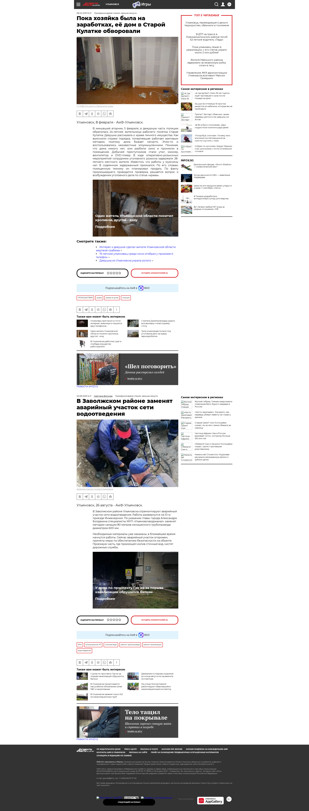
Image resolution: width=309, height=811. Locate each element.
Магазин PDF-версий (172, 749)
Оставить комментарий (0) (154, 273)
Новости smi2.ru (87, 386)
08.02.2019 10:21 (84, 13)
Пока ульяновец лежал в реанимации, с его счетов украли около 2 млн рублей (207, 50)
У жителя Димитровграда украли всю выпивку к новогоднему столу (158, 323)
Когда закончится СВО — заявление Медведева (212, 176)
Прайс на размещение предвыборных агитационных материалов (185, 752)
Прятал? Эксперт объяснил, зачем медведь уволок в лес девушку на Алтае (212, 117)
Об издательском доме (109, 749)
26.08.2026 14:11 (84, 396)
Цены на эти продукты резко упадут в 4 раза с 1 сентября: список (213, 187)
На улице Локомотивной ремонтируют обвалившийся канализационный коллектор (156, 686)
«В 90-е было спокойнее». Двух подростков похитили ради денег (212, 126)
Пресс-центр (130, 749)
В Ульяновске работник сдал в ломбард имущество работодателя (105, 344)
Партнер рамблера (186, 799)
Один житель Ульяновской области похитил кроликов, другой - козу (134, 218)
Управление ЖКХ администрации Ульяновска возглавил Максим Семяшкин (206, 76)
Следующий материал (129, 802)
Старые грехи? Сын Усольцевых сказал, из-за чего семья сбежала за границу (213, 425)
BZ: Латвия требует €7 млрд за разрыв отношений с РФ (209, 208)
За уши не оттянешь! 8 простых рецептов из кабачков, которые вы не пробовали (213, 106)
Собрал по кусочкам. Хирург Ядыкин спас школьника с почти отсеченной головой (213, 148)
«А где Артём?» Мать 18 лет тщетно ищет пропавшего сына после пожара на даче (212, 95)
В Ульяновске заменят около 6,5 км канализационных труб (106, 695)
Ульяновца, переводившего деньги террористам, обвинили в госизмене (206, 24)
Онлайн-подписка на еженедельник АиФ (207, 749)
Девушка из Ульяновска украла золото (125, 260)
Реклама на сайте (138, 752)
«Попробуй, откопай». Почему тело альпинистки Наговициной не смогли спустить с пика (212, 138)
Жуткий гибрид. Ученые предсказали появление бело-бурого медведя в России (213, 404)
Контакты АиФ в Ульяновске (111, 752)
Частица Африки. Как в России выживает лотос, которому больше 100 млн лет (212, 436)
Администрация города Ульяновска (95, 489)
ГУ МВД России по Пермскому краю (95, 106)
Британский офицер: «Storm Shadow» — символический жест (213, 165)
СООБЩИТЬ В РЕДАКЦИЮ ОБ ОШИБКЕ (114, 756)
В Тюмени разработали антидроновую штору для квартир (211, 197)
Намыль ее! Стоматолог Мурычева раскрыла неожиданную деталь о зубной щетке (212, 457)
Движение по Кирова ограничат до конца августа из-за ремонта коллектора (157, 676)
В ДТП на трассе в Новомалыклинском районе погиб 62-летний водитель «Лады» (206, 37)
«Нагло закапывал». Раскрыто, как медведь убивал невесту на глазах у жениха (213, 414)
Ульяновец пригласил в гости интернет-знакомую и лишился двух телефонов (106, 323)
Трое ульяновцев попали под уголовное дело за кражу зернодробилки (156, 333)
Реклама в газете (149, 749)
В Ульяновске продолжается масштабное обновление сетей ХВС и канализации (106, 686)
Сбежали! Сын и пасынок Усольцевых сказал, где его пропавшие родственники (213, 446)
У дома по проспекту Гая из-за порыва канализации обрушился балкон (129, 590)
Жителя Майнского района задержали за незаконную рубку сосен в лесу (206, 63)
